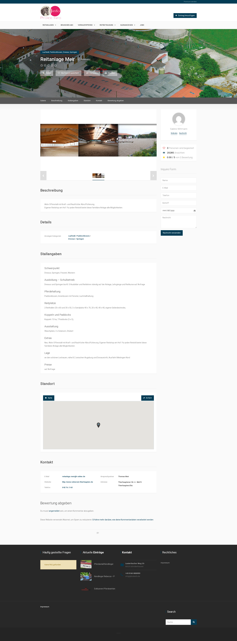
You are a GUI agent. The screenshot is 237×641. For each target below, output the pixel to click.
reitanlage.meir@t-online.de (73, 476)
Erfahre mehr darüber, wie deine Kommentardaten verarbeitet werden (123, 520)
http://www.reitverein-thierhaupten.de (77, 482)
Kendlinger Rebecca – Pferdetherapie (110, 576)
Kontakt (99, 101)
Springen (80, 239)
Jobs (142, 25)
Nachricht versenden (172, 233)
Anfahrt (149, 398)
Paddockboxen (83, 236)
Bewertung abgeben (116, 101)
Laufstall (71, 236)
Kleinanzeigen (126, 25)
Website (174, 133)
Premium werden (190, 2)
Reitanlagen (48, 25)
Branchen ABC (67, 25)
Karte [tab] (50, 398)
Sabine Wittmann (178, 128)
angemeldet (54, 511)
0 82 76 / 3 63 (67, 487)
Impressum (165, 563)
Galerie (43, 101)
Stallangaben (73, 101)
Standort (87, 101)
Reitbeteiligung (106, 25)
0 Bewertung (186, 157)
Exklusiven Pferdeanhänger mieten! (109, 589)
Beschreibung (56, 101)
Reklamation (86, 59)
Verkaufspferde (85, 25)
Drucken (111, 73)
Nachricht (183, 133)
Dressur (71, 239)
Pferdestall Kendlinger (103, 564)
